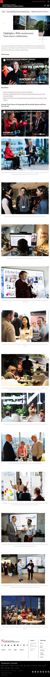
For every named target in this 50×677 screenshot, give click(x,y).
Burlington (12, 665)
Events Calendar (42, 653)
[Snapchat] (46, 672)
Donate (22, 649)
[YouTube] (38, 672)
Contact (3, 649)
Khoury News (41, 646)
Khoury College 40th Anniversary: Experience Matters (18, 11)
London (21, 665)
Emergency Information (5, 670)
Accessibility (20, 670)
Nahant (28, 665)
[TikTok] (48, 672)
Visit (10, 649)
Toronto (12, 668)
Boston (7, 665)
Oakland (39, 665)
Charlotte (17, 665)
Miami (25, 665)
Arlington (3, 665)
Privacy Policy (13, 670)
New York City (34, 665)
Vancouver (17, 668)
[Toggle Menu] (48, 5)
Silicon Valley (7, 668)
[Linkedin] (40, 672)
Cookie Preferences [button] (4, 674)
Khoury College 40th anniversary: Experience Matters (18, 92)
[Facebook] (33, 672)
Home (3, 11)
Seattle (2, 668)
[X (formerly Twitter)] (35, 672)
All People (42, 650)
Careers (41, 656)
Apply (15, 649)
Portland (44, 665)
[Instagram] (43, 672)
